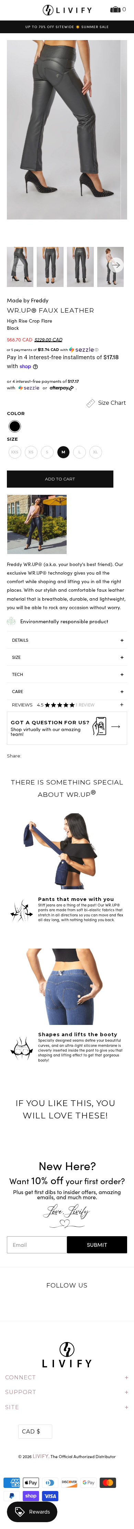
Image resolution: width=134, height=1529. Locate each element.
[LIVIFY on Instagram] (88, 1303)
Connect (67, 1378)
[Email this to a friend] (65, 756)
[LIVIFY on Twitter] (45, 1303)
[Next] (116, 265)
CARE (17, 691)
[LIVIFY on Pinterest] (74, 1303)
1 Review (84, 705)
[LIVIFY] (67, 10)
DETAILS (20, 640)
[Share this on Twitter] (27, 756)
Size (12, 439)
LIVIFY (40, 1455)
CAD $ (31, 1431)
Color (16, 413)
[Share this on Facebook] (40, 756)
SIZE (16, 657)
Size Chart (111, 403)
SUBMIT (97, 1244)
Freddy (39, 300)
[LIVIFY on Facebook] (59, 1303)
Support (67, 1392)
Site (67, 1407)
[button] (67, 350)
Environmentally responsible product (64, 621)
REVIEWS (68, 706)
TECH (17, 674)
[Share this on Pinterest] (52, 756)
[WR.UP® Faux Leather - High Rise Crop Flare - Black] (61, 130)
